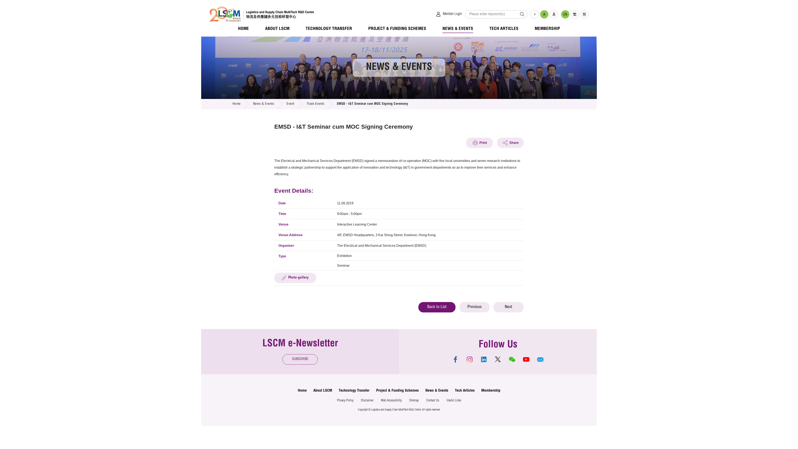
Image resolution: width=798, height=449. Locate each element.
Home (237, 104)
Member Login (452, 14)
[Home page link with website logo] (261, 14)
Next (508, 307)
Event (290, 104)
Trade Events (315, 104)
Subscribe (300, 359)
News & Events (263, 104)
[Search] (522, 14)
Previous (474, 307)
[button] (540, 359)
